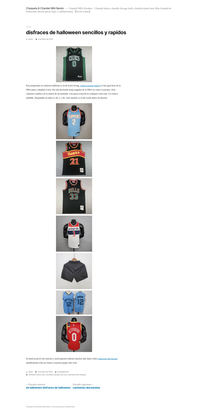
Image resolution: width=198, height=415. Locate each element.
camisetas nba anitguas (77, 375)
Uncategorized (63, 372)
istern (30, 39)
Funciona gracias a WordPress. (63, 407)
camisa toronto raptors (90, 85)
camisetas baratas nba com (56, 375)
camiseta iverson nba (36, 375)
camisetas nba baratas (108, 358)
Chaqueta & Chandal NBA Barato (45, 8)
